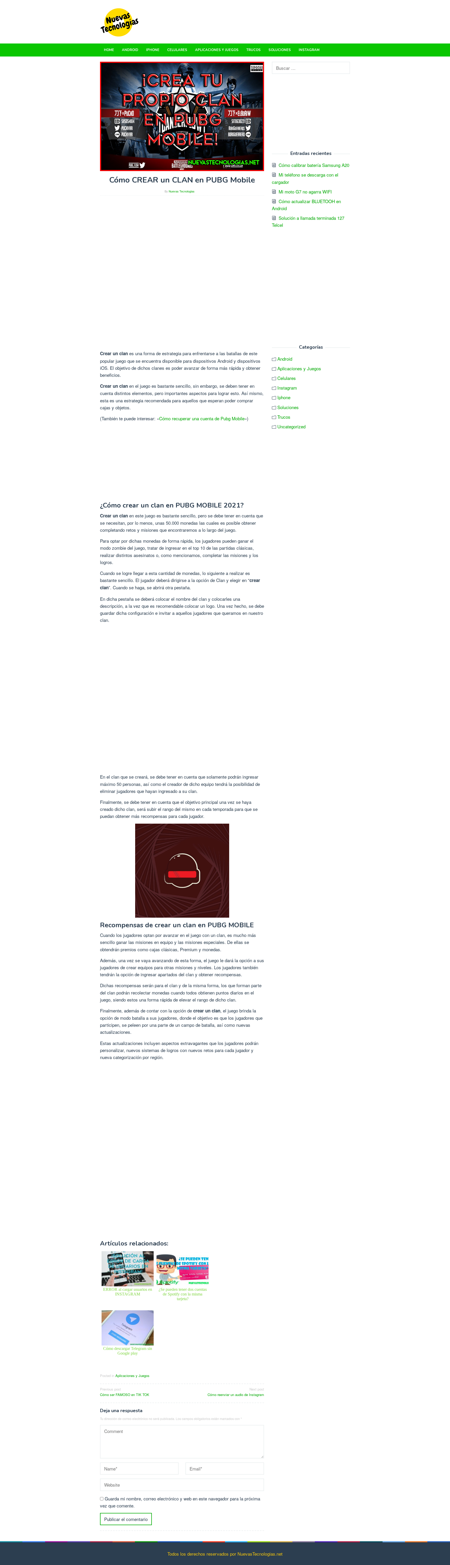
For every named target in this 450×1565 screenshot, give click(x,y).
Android (284, 358)
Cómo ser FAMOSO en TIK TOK (124, 1392)
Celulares (286, 378)
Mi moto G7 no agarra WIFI (305, 191)
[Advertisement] (182, 236)
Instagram (287, 387)
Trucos (283, 417)
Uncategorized (291, 426)
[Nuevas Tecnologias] (119, 21)
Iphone (283, 397)
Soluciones (288, 407)
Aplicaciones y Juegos (132, 1375)
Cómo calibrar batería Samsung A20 (314, 165)
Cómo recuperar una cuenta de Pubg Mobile (202, 418)
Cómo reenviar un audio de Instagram (236, 1392)
